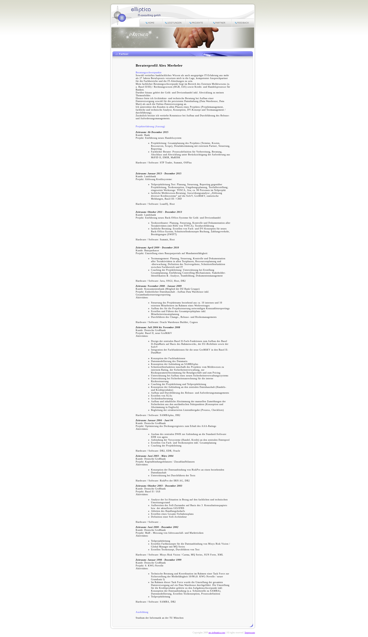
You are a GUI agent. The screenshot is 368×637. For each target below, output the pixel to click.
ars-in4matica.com (217, 632)
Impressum (250, 632)
